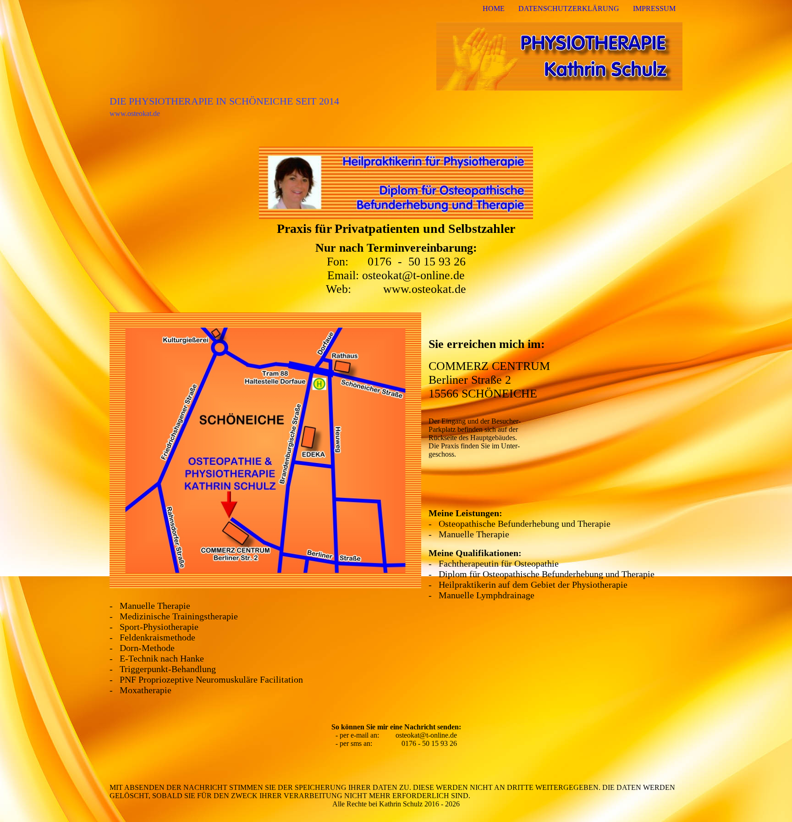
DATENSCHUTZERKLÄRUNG (568, 8)
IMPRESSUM (654, 8)
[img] (396, 56)
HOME (494, 8)
